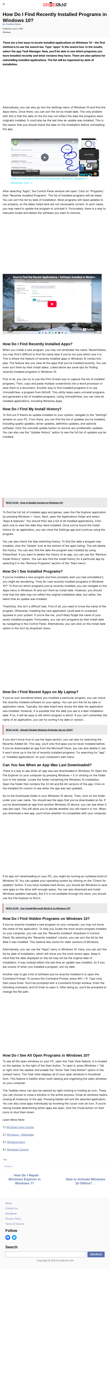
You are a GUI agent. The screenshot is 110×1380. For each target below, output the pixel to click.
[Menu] (4, 4)
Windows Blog (16, 1142)
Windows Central (17, 1149)
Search (96, 1254)
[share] (73, 141)
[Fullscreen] (96, 147)
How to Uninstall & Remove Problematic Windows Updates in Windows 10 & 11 (44, 142)
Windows (7, 32)
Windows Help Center (20, 1127)
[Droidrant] (55, 4)
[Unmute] (83, 147)
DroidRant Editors (13, 24)
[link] (15, 142)
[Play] (80, 147)
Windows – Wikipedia (20, 1134)
